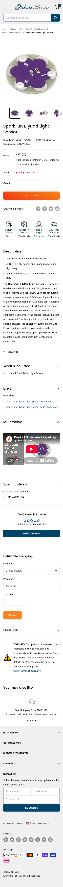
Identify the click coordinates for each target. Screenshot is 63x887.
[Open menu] (5, 7)
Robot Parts (25, 29)
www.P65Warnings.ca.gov (27, 670)
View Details (24, 236)
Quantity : (8, 183)
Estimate (12, 615)
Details (9, 236)
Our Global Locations (13, 823)
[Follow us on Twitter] (12, 839)
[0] (57, 7)
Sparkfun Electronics (17, 140)
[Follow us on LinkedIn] (44, 839)
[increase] (40, 183)
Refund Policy (10, 629)
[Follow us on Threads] (50, 839)
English (42, 823)
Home (4, 29)
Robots (13, 29)
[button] (60, 113)
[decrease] (19, 183)
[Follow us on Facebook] (5, 839)
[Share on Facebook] (38, 208)
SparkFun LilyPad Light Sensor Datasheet (28, 401)
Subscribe (31, 807)
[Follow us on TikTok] (37, 839)
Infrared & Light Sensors (12, 32)
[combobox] (27, 18)
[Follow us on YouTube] (31, 839)
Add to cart (31, 195)
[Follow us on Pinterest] (25, 839)
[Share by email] (57, 208)
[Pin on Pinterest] (44, 208)
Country (7, 563)
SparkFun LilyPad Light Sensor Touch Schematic (32, 407)
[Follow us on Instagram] (18, 839)
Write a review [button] (31, 533)
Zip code (8, 594)
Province (8, 579)
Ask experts (39, 236)
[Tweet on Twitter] (51, 208)
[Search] (55, 18)
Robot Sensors (40, 29)
